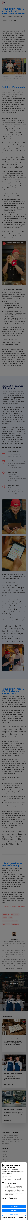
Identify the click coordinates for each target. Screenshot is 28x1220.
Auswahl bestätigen (14, 1214)
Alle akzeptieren (14, 1206)
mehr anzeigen (7, 1173)
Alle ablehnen (14, 1210)
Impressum (22, 1217)
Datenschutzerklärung (8, 1217)
